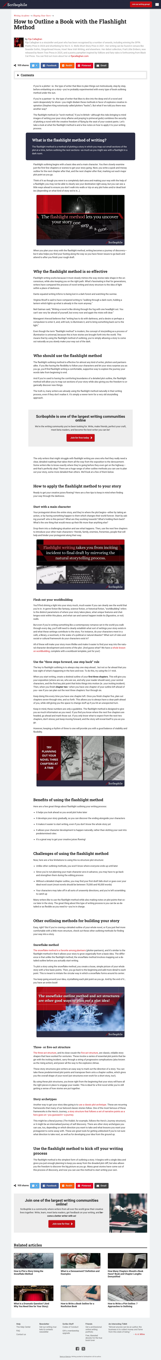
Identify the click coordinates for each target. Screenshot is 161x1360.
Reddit (69, 65)
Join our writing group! (141, 4)
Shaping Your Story (42, 15)
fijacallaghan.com (80, 56)
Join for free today (79, 437)
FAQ (18, 1331)
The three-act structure (44, 1052)
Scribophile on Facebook (77, 1349)
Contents (27, 75)
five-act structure (89, 1052)
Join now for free (60, 1223)
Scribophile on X (83, 1349)
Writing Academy (22, 15)
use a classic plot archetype (92, 1104)
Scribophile (15, 4)
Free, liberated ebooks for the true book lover (94, 1338)
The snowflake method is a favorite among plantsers (59, 950)
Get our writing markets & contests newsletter (48, 1329)
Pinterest (86, 65)
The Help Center (23, 1327)
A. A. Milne (140, 1334)
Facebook (52, 65)
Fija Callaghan (35, 39)
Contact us (21, 1334)
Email (103, 65)
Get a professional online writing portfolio (94, 1329)
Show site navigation (157, 4)
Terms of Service (65, 1356)
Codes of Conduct (70, 1327)
